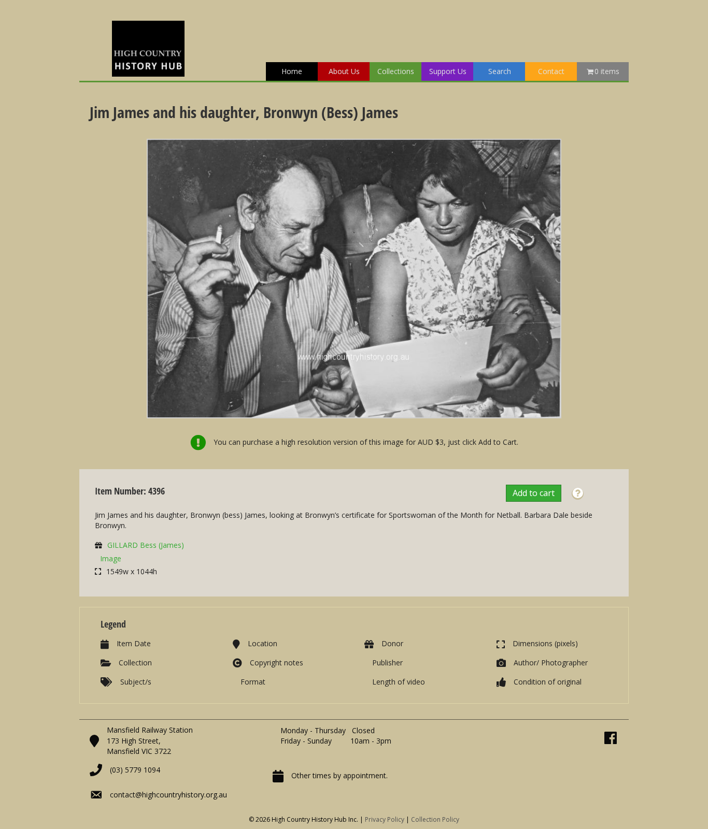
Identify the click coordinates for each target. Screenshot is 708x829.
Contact (551, 71)
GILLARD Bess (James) (145, 545)
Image (110, 558)
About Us (344, 71)
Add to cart (534, 493)
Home (291, 71)
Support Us (447, 71)
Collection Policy (435, 819)
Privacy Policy (384, 819)
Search (499, 71)
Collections (395, 71)
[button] (578, 494)
